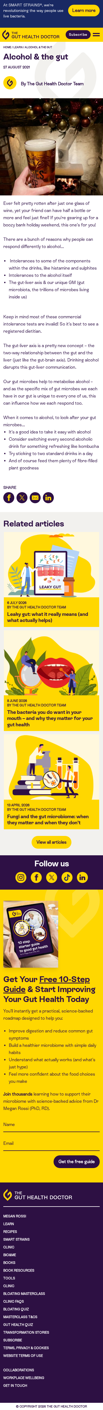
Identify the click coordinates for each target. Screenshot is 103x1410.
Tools (9, 1278)
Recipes (10, 1232)
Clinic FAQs (13, 1301)
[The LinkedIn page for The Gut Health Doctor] (82, 877)
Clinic (8, 1247)
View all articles (51, 842)
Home (7, 47)
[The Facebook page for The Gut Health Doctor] (36, 877)
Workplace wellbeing (23, 1378)
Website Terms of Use (23, 1356)
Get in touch (15, 1386)
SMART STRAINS (16, 1239)
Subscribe (78, 35)
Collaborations (18, 1370)
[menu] (96, 34)
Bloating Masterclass (24, 1294)
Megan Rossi (14, 1216)
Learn (18, 47)
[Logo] (30, 35)
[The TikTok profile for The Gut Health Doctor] (67, 877)
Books (9, 1263)
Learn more (84, 10)
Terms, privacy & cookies (26, 1348)
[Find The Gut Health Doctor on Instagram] (20, 877)
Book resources (18, 1270)
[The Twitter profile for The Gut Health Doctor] (51, 877)
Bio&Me (9, 1255)
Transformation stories (26, 1332)
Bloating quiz (16, 1309)
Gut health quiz (18, 1325)
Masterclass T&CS (20, 1317)
